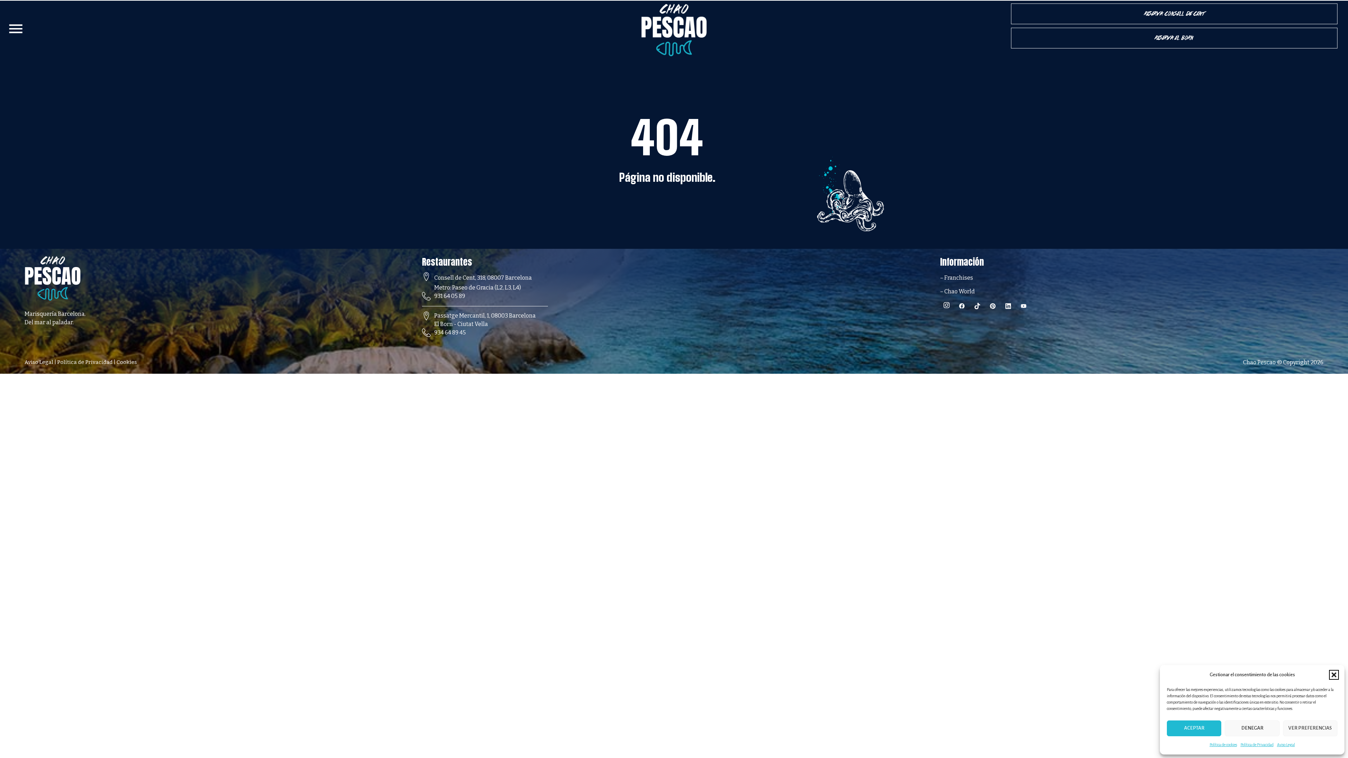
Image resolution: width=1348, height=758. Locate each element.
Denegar (1252, 728)
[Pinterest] (995, 306)
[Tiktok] (979, 306)
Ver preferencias (1310, 728)
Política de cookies (1223, 745)
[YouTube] (1026, 306)
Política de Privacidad (1257, 745)
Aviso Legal (1286, 745)
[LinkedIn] (1010, 306)
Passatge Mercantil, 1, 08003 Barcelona (485, 315)
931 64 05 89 (449, 296)
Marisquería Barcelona (55, 314)
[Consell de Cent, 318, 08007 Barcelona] (426, 276)
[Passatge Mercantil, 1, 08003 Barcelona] (426, 316)
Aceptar (1194, 728)
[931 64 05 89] (426, 296)
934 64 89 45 (450, 332)
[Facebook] (964, 306)
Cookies (127, 362)
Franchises (958, 277)
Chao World (959, 291)
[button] (1333, 674)
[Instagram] (949, 306)
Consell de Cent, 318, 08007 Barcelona (483, 277)
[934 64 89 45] (426, 332)
